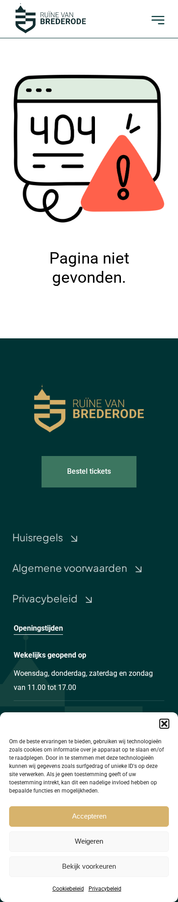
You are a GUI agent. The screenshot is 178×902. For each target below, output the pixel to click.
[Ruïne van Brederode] (51, 5)
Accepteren (89, 816)
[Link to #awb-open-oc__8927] (158, 20)
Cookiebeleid (68, 889)
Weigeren (89, 841)
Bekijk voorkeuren (89, 866)
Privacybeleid (105, 889)
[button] (164, 723)
